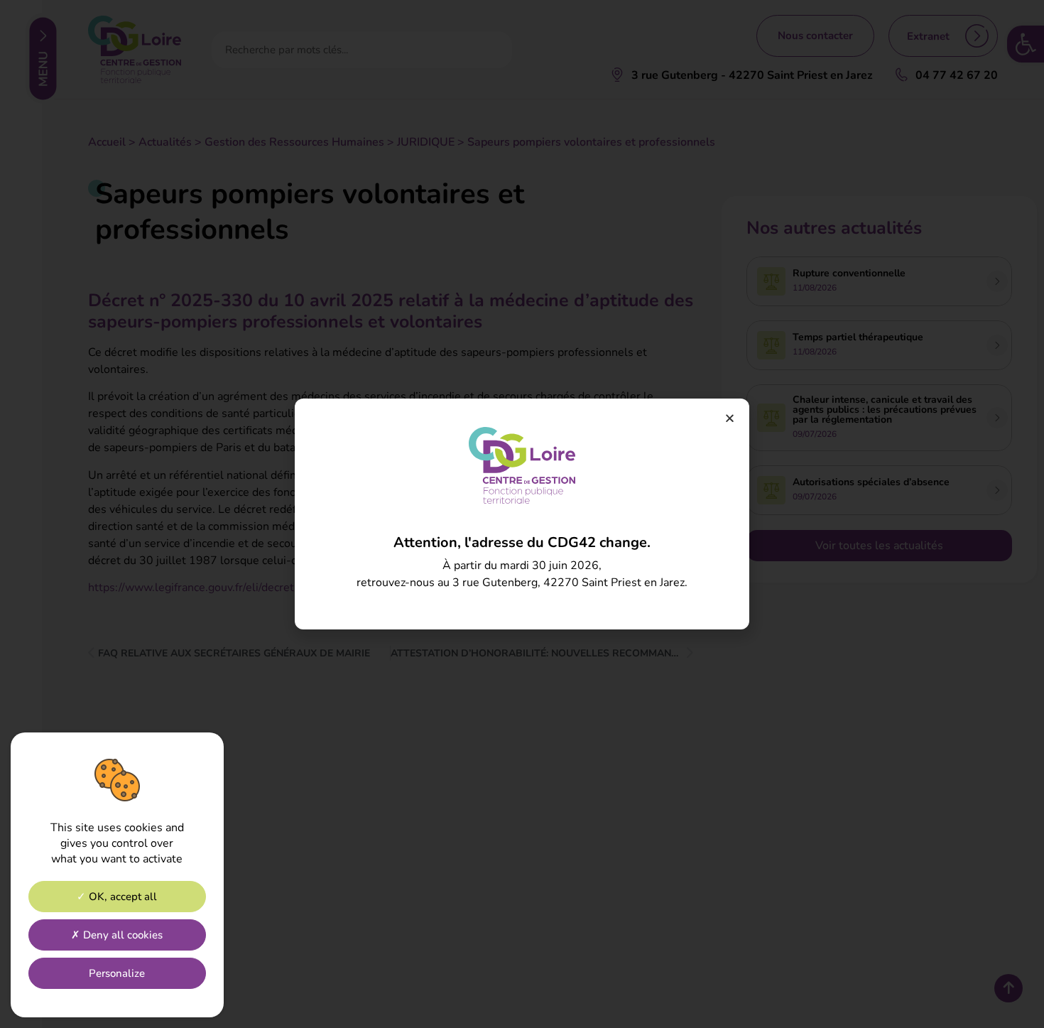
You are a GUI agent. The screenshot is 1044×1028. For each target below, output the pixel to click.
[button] (729, 418)
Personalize (117, 974)
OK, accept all (121, 897)
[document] (522, 514)
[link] (522, 465)
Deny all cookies (121, 936)
